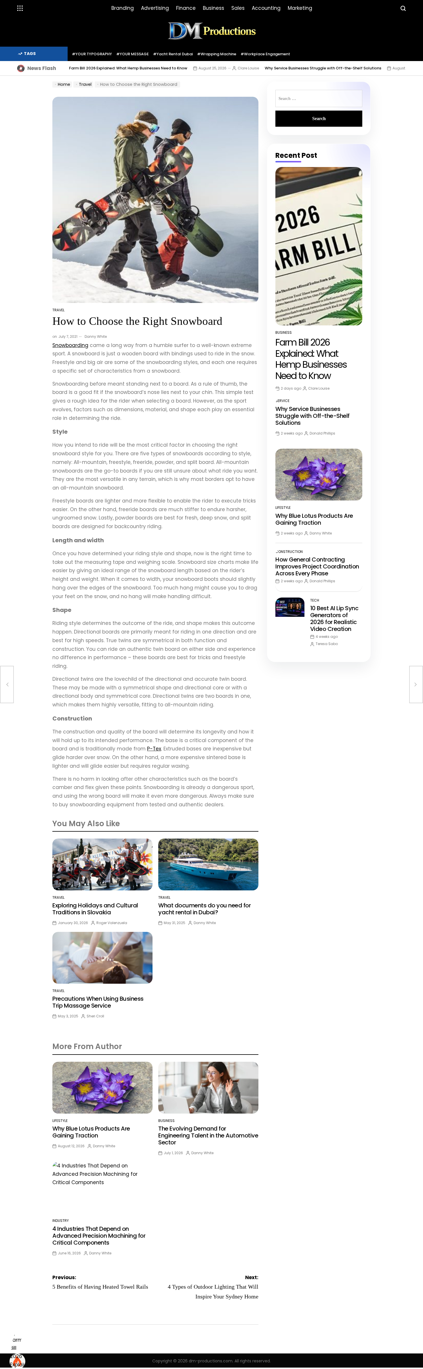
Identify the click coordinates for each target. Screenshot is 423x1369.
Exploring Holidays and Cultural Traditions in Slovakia (95, 908)
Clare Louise (248, 68)
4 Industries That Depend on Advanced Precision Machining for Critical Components (98, 1236)
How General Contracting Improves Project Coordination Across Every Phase (317, 566)
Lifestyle (60, 1120)
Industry (60, 1220)
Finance (186, 8)
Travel (58, 310)
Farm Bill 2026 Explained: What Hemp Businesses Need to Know (128, 68)
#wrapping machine (216, 54)
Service (282, 400)
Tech (314, 600)
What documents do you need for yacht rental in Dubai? (204, 908)
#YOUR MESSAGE (132, 54)
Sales (238, 8)
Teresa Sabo (327, 643)
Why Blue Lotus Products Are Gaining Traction (91, 1132)
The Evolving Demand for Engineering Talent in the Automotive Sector (208, 1135)
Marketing (300, 8)
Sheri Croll (95, 1016)
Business (213, 8)
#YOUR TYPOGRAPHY (92, 54)
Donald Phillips (322, 433)
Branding (122, 8)
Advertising (155, 8)
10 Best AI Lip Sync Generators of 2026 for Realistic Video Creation (334, 618)
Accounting (266, 8)
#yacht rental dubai (173, 54)
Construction (289, 551)
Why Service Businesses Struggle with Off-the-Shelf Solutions (323, 68)
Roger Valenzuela (111, 922)
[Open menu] (20, 8)
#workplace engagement (265, 54)
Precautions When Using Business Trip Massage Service (98, 1002)
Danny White (96, 336)
